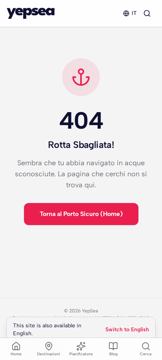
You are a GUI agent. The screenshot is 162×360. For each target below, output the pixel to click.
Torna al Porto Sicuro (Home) (81, 214)
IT (134, 13)
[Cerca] (147, 13)
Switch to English (127, 329)
